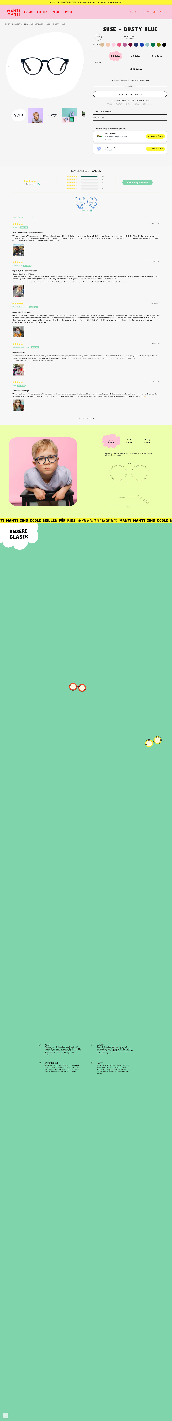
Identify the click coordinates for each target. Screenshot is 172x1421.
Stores (55, 12)
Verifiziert (85, 210)
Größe (97, 63)
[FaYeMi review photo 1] (18, 250)
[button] (72, 176)
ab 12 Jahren (136, 69)
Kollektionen (19, 24)
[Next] (80, 66)
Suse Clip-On (110, 133)
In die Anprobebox (130, 94)
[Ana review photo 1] (18, 405)
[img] (17, 224)
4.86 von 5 (41, 181)
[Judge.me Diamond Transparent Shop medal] (92, 202)
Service (68, 12)
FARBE (96, 45)
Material (99, 117)
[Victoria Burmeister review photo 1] (18, 331)
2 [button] (83, 418)
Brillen (28, 12)
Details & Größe (103, 111)
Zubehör (42, 12)
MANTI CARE (110, 147)
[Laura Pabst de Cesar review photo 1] (18, 370)
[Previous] (8, 66)
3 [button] (87, 418)
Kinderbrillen (36, 24)
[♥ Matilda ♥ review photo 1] (18, 291)
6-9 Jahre (135, 56)
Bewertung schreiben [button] (137, 182)
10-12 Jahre (156, 56)
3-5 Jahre (115, 56)
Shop (7, 24)
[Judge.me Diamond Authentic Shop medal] (80, 202)
